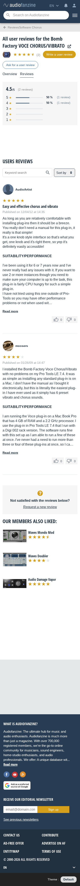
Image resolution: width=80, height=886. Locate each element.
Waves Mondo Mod (41, 532)
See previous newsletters (21, 819)
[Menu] (74, 15)
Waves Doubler (38, 556)
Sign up (53, 809)
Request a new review (40, 507)
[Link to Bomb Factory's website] (68, 46)
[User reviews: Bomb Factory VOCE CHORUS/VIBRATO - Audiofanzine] (19, 5)
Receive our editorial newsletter (28, 799)
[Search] (8, 15)
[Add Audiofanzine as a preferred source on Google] (17, 785)
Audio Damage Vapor (42, 579)
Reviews (26, 74)
